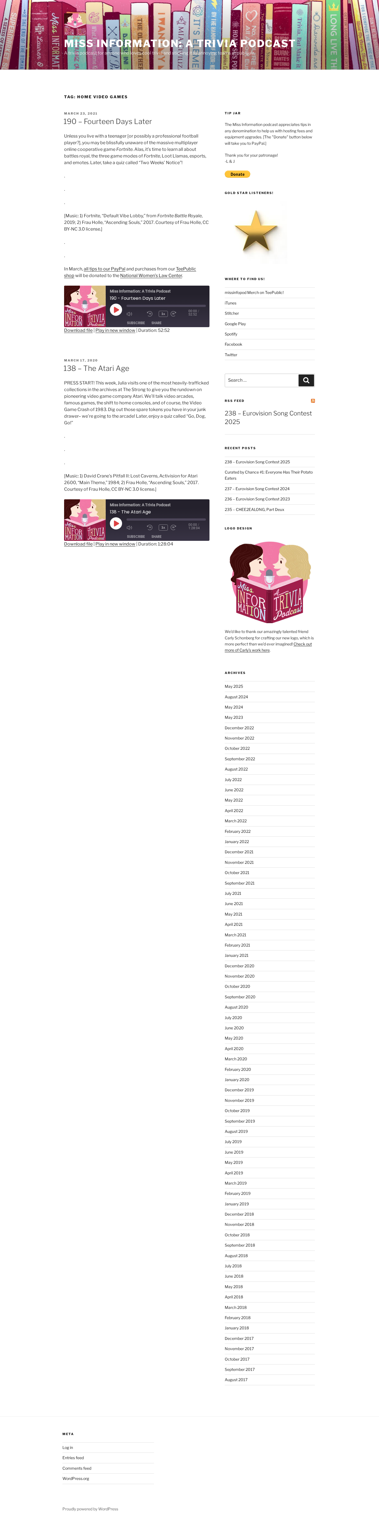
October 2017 (237, 1359)
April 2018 (234, 1296)
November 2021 (239, 862)
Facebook (233, 344)
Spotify (231, 334)
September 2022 (240, 758)
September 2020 (240, 996)
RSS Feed (234, 401)
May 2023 (234, 717)
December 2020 (239, 965)
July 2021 (233, 893)
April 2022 (234, 810)
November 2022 (239, 738)
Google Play (235, 323)
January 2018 (237, 1327)
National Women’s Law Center (151, 275)
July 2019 (233, 1141)
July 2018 (233, 1265)
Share (156, 323)
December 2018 (239, 1214)
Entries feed (73, 1457)
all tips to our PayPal (104, 269)
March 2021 (235, 934)
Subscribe (136, 323)
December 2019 (239, 1089)
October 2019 (237, 1110)
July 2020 (233, 1017)
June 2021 (234, 903)
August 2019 (236, 1131)
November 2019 (239, 1100)
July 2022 (233, 779)
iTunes (230, 303)
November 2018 (239, 1224)
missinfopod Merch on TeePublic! (254, 292)
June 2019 (234, 1152)
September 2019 (240, 1121)
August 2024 (236, 696)
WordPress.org (75, 1478)
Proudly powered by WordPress (90, 1509)
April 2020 (234, 1048)
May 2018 (234, 1286)
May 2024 (234, 707)
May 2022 (234, 800)
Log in (67, 1447)
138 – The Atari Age (96, 368)
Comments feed (76, 1468)
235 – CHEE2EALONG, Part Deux (254, 509)
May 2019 (234, 1162)
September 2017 (240, 1369)
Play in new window (115, 330)
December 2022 (239, 727)
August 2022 (236, 769)
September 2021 (240, 883)
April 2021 (234, 924)
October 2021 (237, 872)
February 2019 (238, 1193)
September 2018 (240, 1245)
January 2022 (237, 841)
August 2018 (236, 1255)
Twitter (231, 354)
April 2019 (234, 1172)
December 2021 (239, 851)
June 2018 (234, 1276)
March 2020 (236, 1058)
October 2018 (237, 1234)
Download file (78, 330)
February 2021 (237, 945)
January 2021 (237, 955)
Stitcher (232, 313)
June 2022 (234, 789)
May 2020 (234, 1038)
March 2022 (236, 820)
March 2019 (236, 1183)
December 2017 (239, 1338)
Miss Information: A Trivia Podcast (180, 43)
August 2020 (236, 1007)
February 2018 (238, 1317)
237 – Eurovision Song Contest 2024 (257, 488)
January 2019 (237, 1203)
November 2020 (240, 976)
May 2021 (233, 914)
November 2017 (239, 1348)
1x (163, 314)
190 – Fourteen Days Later (108, 121)
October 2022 (237, 748)
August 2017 (236, 1379)
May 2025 (234, 686)
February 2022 (238, 831)
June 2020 (234, 1027)
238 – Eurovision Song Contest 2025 (257, 461)
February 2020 (238, 1069)
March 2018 (236, 1307)
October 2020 (237, 986)
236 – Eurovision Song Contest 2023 (257, 499)
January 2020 (237, 1079)
